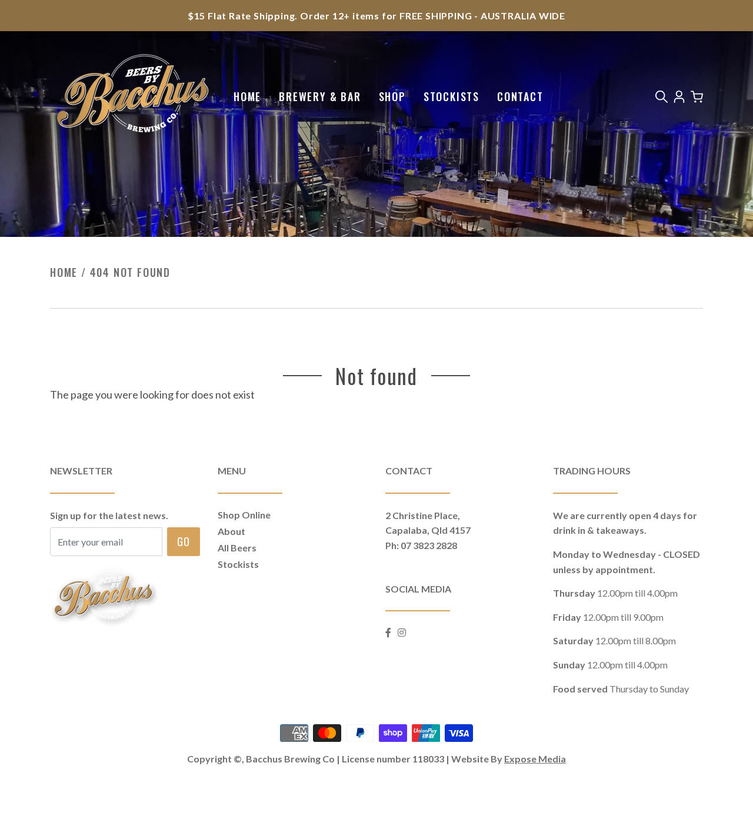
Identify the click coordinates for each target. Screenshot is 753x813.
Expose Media (535, 758)
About (231, 531)
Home (247, 96)
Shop (392, 96)
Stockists (451, 96)
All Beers (237, 547)
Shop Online (244, 514)
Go (183, 541)
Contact (520, 96)
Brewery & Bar (320, 96)
